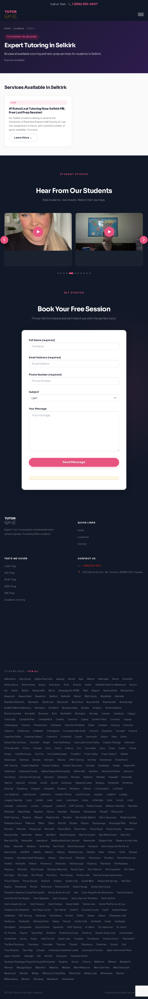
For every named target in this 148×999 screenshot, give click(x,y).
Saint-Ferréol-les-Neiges (17, 898)
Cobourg (115, 725)
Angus (42, 684)
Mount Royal (96, 828)
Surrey (23, 938)
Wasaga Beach (24, 967)
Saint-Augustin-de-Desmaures (98, 892)
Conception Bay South (74, 730)
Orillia (122, 852)
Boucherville (93, 702)
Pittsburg (9, 869)
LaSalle (40, 800)
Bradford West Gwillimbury (18, 707)
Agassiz (60, 678)
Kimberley (128, 782)
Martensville (90, 811)
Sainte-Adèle (73, 904)
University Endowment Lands (64, 950)
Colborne (9, 730)
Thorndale (47, 944)
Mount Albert (64, 828)
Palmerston (95, 857)
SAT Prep (9, 572)
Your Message (38, 408)
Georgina (49, 759)
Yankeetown (68, 979)
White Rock (75, 973)
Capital (85, 719)
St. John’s (121, 927)
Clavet (91, 725)
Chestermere (41, 725)
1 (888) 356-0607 (91, 565)
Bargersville (38, 690)
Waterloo (54, 967)
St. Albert (90, 927)
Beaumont (9, 696)
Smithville (96, 921)
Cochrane (128, 725)
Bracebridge (126, 702)
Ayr (6, 690)
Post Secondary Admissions (107, 875)
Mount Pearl (81, 828)
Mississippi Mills (117, 823)
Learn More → (23, 137)
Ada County (25, 678)
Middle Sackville (128, 817)
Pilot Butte (105, 863)
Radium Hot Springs (107, 880)
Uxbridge (29, 955)
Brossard (44, 713)
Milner (41, 823)
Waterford (41, 967)
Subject (34, 392)
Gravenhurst (121, 759)
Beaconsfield (110, 690)
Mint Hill (62, 823)
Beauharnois (127, 690)
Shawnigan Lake (117, 915)
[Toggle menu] (141, 14)
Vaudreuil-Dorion (79, 955)
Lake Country (30, 794)
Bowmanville (109, 702)
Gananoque (10, 759)
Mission (85, 823)
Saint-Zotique (55, 904)
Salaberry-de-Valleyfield (16, 909)
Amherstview (29, 684)
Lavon (59, 800)
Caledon (106, 713)
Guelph (116, 765)
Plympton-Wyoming (57, 869)
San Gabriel (60, 909)
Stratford (51, 932)
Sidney (56, 921)
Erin (79, 748)
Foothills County (23, 753)
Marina (50, 811)
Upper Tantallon (12, 955)
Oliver (102, 852)
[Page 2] (61, 273)
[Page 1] (58, 273)
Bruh (54, 713)
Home (7, 28)
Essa (102, 748)
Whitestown (107, 973)
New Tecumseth (87, 834)
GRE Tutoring (11, 765)
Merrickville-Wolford (85, 817)
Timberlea (101, 944)
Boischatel (63, 702)
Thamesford (128, 938)
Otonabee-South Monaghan (31, 857)
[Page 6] (75, 273)
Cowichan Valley (12, 736)
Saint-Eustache (125, 892)
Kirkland (62, 788)
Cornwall (120, 730)
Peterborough (76, 863)
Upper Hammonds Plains (119, 950)
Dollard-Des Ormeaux (15, 742)
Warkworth (125, 961)
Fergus (8, 753)
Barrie (52, 690)
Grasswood (106, 759)
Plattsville (22, 869)
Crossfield (66, 736)
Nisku (7, 846)
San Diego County (42, 909)
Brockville (30, 713)
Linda (130, 800)
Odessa (61, 852)
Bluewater (33, 702)
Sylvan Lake (64, 938)
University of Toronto (92, 950)
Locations (19, 28)
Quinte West (87, 880)
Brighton (97, 707)
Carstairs (115, 719)
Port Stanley (66, 875)
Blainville (119, 696)
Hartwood (63, 777)
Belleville (66, 696)
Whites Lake (90, 973)
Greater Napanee (30, 765)
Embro (58, 748)
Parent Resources (126, 857)
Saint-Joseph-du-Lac (15, 904)
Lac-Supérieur (12, 794)
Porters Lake (83, 875)
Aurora (133, 684)
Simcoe (67, 921)
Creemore (52, 736)
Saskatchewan (119, 909)
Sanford (74, 909)
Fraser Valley (91, 753)
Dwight (46, 742)
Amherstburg (11, 684)
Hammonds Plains (111, 771)
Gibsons (61, 759)
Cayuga (127, 719)
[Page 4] (67, 273)
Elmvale (37, 748)
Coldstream (23, 730)
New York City (11, 840)
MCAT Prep (10, 579)
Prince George (30, 880)
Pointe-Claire (77, 869)
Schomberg (55, 915)
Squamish (58, 927)
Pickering (92, 863)
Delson (104, 736)
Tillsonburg (87, 944)
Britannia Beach (113, 707)
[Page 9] (84, 273)
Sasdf (105, 909)
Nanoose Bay (11, 834)
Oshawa (133, 852)
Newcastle (27, 840)
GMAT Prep (10, 586)
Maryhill (104, 811)
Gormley (92, 759)
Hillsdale (100, 777)
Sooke (108, 921)
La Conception (102, 788)
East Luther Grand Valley (87, 742)
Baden (15, 690)
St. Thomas (10, 932)
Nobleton (31, 846)
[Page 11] (90, 273)
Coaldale (103, 725)
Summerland (125, 932)
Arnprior (77, 684)
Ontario (112, 852)
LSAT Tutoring (76, 805)
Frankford (76, 753)
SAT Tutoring (25, 915)
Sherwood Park (41, 921)
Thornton (61, 944)
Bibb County (91, 696)
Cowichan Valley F (34, 736)
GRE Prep (9, 592)
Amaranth (128, 678)
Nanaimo (129, 828)
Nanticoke (26, 834)
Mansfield (9, 811)
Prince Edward (12, 880)
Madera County (95, 805)
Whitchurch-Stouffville (54, 973)
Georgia (36, 759)
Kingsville (49, 788)
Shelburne (9, 921)
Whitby (35, 973)
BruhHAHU (66, 713)
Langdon (98, 794)
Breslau (85, 707)
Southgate (120, 921)
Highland (88, 777)
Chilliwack (56, 725)
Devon (124, 736)
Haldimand (10, 771)
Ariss (67, 684)
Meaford (27, 817)
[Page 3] (64, 273)
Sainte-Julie (89, 904)
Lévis (110, 800)
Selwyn (91, 915)
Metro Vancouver (108, 817)
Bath (85, 690)
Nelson (39, 834)
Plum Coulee (37, 869)
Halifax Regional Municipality (55, 771)
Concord (94, 730)
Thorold (73, 944)
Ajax (81, 678)
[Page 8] (81, 273)
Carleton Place (99, 719)
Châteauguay (11, 725)
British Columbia (13, 713)
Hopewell (113, 777)
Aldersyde (103, 678)
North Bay (45, 846)
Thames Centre (111, 938)
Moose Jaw (35, 828)
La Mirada (118, 788)
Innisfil (44, 782)
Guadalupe (104, 765)
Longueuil (47, 805)
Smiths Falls (81, 921)
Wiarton (120, 973)
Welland (66, 967)
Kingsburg (22, 788)
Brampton (40, 707)
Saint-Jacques (60, 898)
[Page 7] (78, 273)
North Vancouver (76, 846)
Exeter (122, 748)
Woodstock (53, 979)
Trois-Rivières (11, 950)
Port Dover (129, 869)
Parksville (21, 863)
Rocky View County (100, 886)
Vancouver (62, 955)
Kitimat (87, 788)
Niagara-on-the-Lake (126, 840)
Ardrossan (54, 684)
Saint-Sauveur (37, 904)
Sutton (34, 938)
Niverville (18, 846)
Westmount (10, 973)
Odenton (49, 852)
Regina (8, 886)
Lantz (29, 800)
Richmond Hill (62, 886)
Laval (50, 800)
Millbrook (30, 823)
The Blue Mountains (14, 944)
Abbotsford (10, 678)
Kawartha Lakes (83, 782)
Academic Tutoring (14, 599)
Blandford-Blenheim (14, 702)
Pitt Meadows (121, 863)
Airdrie (72, 678)
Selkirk (80, 915)
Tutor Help (27, 950)
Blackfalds (106, 696)
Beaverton (40, 696)
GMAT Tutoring (76, 759)
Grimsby (90, 765)
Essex (112, 748)
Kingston (36, 788)
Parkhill (8, 863)
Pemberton (46, 863)
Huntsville (127, 777)
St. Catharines (105, 927)
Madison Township (115, 805)
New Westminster (108, 834)
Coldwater (38, 730)
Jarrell (54, 782)
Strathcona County (69, 932)
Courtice (133, 730)
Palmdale (81, 857)
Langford (111, 794)
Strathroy (87, 932)
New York (125, 834)
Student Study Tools (105, 932)
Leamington (72, 800)
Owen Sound (65, 857)
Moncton (9, 828)
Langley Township (13, 800)
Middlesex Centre (13, 823)
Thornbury (33, 944)
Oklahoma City (75, 852)
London (35, 805)
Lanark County (83, 794)
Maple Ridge (24, 811)
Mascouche (117, 811)
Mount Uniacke (114, 828)
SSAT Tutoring (74, 927)
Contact (82, 543)
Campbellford (45, 719)
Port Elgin (9, 875)
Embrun (69, 748)
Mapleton (39, 811)
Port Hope (23, 875)
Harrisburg (10, 777)
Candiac (60, 719)
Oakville (37, 852)
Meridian (67, 817)
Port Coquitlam (113, 869)
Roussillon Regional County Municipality (24, 892)
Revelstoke (21, 886)
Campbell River (27, 719)
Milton (51, 823)
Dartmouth (91, 736)
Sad (76, 892)
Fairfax (132, 748)
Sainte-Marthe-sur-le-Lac (112, 904)
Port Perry (52, 875)
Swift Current (48, 938)
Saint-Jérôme (108, 898)
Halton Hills (80, 771)
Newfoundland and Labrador (65, 840)
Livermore (22, 805)
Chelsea (25, 725)
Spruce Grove (42, 927)
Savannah (41, 915)
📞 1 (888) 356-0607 (83, 4)
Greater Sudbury (51, 765)
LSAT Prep (10, 566)
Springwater (25, 927)
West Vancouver (121, 967)
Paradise (109, 857)
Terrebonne (93, 938)
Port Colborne (95, 869)
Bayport (96, 690)
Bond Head (77, 702)
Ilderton (8, 782)
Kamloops (66, 782)
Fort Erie (39, 753)
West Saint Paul (102, 967)
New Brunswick (68, 834)
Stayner (24, 932)
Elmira (26, 748)
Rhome (34, 886)
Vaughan (63, 961)
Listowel (8, 805)
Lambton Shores (63, 794)
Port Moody (37, 875)
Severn (102, 915)
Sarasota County (90, 909)
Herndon (75, 777)
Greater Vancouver (73, 765)
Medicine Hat (53, 817)
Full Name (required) (42, 340)
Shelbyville (24, 921)
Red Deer (126, 880)
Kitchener (75, 788)
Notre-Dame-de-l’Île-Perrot (115, 846)
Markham (75, 811)
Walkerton (99, 961)
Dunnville (35, 742)
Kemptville (113, 782)
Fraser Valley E (109, 753)
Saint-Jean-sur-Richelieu (84, 898)
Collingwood (53, 730)
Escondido (90, 748)
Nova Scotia (10, 852)
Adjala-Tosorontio (44, 678)
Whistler (24, 973)
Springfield (10, 927)
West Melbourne (82, 967)
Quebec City (71, 880)
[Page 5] (71, 273)
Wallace (112, 961)
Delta (114, 736)
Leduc (85, 800)
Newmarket (90, 840)
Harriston (49, 777)
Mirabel (74, 823)
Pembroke (60, 863)
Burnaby (93, 713)
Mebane (38, 817)
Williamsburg (11, 979)
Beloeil (77, 696)
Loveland (61, 805)
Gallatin (124, 753)
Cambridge (10, 719)
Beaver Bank (25, 696)
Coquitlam (107, 730)
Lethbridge (98, 800)
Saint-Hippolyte (41, 898)
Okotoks (91, 852)
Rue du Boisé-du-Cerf (59, 892)
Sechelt (69, 915)
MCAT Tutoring (11, 817)
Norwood (93, 846)
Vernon (75, 961)
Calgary (131, 713)
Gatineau (24, 759)
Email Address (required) (45, 357)
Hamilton (93, 771)
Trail (124, 944)
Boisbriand (48, 702)
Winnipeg (39, 979)
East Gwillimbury (62, 742)
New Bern (51, 834)
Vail (39, 955)
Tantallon (79, 938)
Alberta (91, 678)
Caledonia (119, 713)
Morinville (50, 828)
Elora (48, 748)
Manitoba (132, 805)
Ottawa (52, 857)
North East (59, 846)
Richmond (46, 886)
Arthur (88, 684)
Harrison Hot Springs (30, 777)
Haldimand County (28, 771)
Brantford (54, 707)
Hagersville (129, 765)
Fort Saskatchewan (57, 753)
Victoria (86, 961)
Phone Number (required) (45, 374)
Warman (8, 967)
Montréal (21, 828)
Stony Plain (37, 932)
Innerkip (33, 782)
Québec (58, 880)
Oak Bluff (25, 852)
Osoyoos (9, 857)
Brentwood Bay (70, 707)
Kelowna (100, 782)
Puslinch (45, 880)
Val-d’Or (48, 955)
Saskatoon (10, 915)
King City (9, 788)
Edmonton (130, 742)
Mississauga (99, 823)
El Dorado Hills (12, 748)
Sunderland (10, 938)
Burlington (80, 713)
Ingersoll (20, 782)
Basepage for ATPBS (69, 690)
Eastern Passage (112, 742)
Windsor (26, 979)
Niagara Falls (106, 840)
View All (33, 671)
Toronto (114, 944)
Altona (115, 678)
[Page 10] (87, 273)
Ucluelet (40, 950)
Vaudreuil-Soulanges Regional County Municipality (30, 961)
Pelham (33, 863)
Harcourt (128, 771)
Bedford (53, 696)
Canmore (73, 719)
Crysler (79, 736)
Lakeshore (45, 794)
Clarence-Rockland (75, 725)
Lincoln (120, 800)
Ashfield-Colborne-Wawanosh (110, 684)
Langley (123, 794)
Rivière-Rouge (80, 886)
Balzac (25, 690)
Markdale (62, 811)
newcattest (42, 840)
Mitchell (133, 823)
